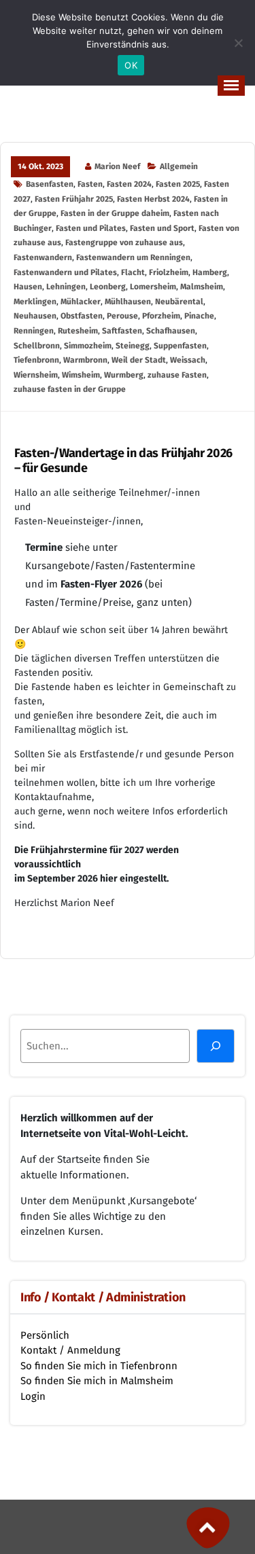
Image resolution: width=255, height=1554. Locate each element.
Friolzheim (168, 272)
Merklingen (35, 301)
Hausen (28, 286)
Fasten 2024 (129, 184)
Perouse (122, 316)
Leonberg (108, 286)
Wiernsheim (36, 375)
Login (33, 1396)
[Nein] (238, 43)
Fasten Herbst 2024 (153, 199)
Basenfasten (49, 184)
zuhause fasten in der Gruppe (70, 389)
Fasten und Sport (162, 228)
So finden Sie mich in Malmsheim (96, 1381)
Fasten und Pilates (91, 228)
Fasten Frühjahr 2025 (74, 199)
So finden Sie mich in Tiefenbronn (98, 1366)
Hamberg (209, 272)
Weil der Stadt (139, 360)
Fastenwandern (43, 257)
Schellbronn (37, 345)
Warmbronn (85, 360)
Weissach (187, 360)
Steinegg (133, 345)
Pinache (199, 316)
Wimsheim (81, 375)
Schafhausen (170, 331)
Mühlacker (81, 301)
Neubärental (179, 301)
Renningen (34, 331)
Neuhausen (35, 316)
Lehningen (66, 286)
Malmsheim (201, 286)
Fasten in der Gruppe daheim (115, 213)
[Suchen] (216, 1046)
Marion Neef (117, 166)
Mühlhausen (128, 301)
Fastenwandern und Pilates (65, 272)
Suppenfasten (180, 345)
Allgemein (179, 166)
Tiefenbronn (36, 360)
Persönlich (44, 1335)
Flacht (133, 272)
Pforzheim (161, 316)
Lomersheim (153, 286)
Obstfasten (82, 316)
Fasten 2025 (178, 184)
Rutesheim (78, 331)
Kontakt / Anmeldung (70, 1350)
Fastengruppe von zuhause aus (124, 242)
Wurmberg (123, 375)
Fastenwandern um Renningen (133, 257)
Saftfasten (122, 331)
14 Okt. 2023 (40, 166)
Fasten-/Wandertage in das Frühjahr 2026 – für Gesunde (123, 460)
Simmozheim (88, 345)
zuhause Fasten (177, 375)
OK (130, 65)
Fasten (90, 184)
